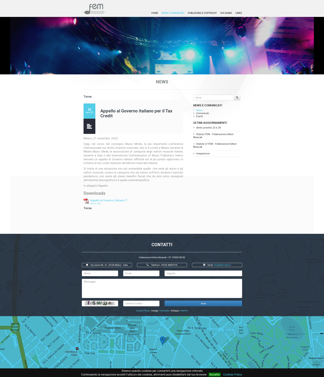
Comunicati (202, 113)
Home (154, 13)
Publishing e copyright (202, 13)
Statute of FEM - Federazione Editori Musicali (215, 145)
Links (238, 13)
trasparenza (203, 153)
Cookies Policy (232, 374)
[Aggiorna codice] (100, 303)
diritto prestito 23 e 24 (208, 127)
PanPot (184, 310)
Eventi (199, 116)
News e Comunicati (172, 13)
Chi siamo (226, 13)
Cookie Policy (143, 310)
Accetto (215, 374)
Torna (87, 96)
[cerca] (237, 97)
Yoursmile (164, 310)
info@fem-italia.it (222, 265)
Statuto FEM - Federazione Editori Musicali (213, 136)
